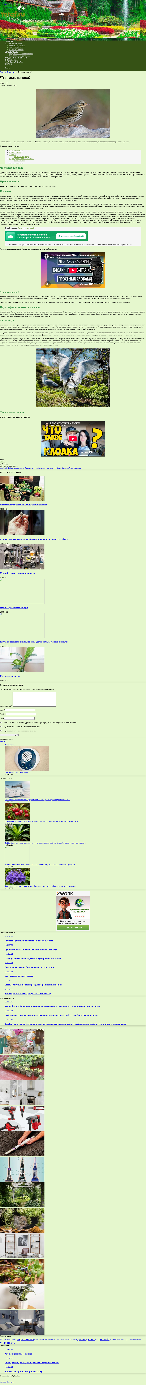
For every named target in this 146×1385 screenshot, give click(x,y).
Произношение (15, 153)
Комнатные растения (17, 46)
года (36, 1339)
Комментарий (6, 706)
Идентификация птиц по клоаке (21, 159)
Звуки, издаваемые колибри (14, 607)
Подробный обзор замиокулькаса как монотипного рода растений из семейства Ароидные (40, 864)
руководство (120, 1339)
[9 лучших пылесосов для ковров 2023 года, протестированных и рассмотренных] (22, 1181)
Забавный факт (19, 161)
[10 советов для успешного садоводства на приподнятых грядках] (22, 1156)
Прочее (8, 64)
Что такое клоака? (16, 151)
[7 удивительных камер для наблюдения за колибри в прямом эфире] (22, 534)
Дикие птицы (11, 60)
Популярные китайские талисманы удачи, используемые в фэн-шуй (34, 642)
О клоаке (12, 155)
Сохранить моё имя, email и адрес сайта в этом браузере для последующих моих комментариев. (40, 723)
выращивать (25, 1339)
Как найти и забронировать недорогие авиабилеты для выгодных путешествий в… (37, 800)
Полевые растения (16, 50)
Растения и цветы (14, 43)
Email (3, 714)
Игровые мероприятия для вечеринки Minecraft (23, 504)
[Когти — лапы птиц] (22, 672)
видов (7, 1339)
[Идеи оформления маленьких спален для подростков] (22, 1334)
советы (139, 1339)
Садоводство (11, 52)
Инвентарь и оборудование (19, 56)
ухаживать (7, 1342)
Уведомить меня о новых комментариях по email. (22, 727)
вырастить (12, 1339)
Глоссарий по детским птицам (16, 772)
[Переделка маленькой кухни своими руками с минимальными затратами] (22, 1105)
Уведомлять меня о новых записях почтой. (19, 731)
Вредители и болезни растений (21, 54)
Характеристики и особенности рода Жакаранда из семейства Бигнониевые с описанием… (40, 886)
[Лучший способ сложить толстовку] (22, 569)
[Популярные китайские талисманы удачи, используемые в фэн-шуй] (22, 637)
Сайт (2, 718)
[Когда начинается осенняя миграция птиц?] (22, 1054)
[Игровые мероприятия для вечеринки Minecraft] (22, 500)
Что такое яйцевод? (21, 157)
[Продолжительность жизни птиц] (22, 1308)
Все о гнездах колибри (27, 228)
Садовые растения (16, 48)
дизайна (40, 1339)
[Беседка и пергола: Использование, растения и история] (22, 1207)
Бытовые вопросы (14, 62)
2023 (2, 1339)
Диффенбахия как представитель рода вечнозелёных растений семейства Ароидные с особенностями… (45, 843)
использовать (60, 1339)
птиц (97, 1339)
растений (104, 1339)
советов (134, 1339)
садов (130, 1339)
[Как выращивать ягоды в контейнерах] (22, 1283)
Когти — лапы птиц (10, 676)
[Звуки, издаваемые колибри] (22, 603)
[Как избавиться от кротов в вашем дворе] (22, 1232)
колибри (67, 1339)
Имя (2, 710)
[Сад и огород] (13, 32)
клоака (2, 462)
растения (113, 1339)
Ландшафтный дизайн (16, 58)
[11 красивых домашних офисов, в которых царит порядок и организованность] (22, 1258)
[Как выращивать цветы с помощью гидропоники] (22, 1079)
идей (45, 1339)
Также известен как (16, 163)
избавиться (52, 1339)
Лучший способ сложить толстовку (17, 573)
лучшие (81, 1339)
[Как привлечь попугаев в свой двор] (22, 1130)
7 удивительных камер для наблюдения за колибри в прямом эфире (34, 539)
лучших (90, 1339)
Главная (3, 72)
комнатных (73, 1339)
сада (126, 1339)
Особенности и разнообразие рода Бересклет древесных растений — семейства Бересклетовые (42, 821)
